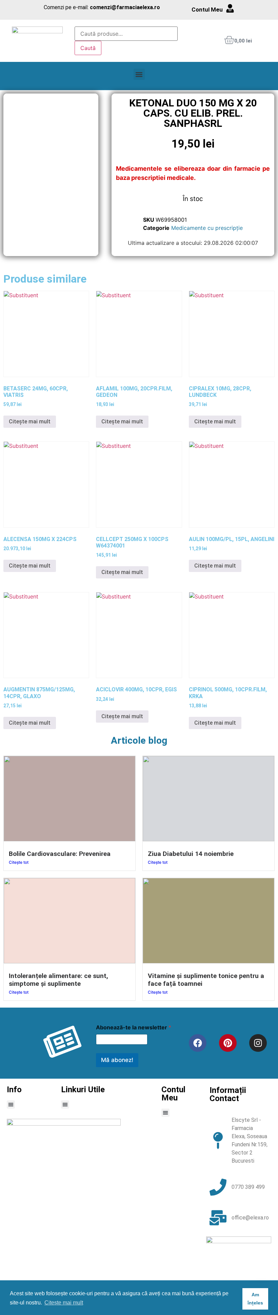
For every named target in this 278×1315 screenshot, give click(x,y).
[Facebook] (197, 1043)
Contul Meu (207, 9)
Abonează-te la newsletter (133, 1027)
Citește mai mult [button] (63, 1302)
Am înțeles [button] (255, 1298)
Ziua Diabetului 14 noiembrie (191, 854)
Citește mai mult (30, 421)
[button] (139, 74)
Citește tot (18, 862)
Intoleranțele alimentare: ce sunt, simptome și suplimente (58, 980)
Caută (88, 48)
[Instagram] (258, 1043)
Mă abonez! (117, 1060)
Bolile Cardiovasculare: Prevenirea (60, 854)
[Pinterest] (228, 1043)
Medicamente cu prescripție (207, 227)
